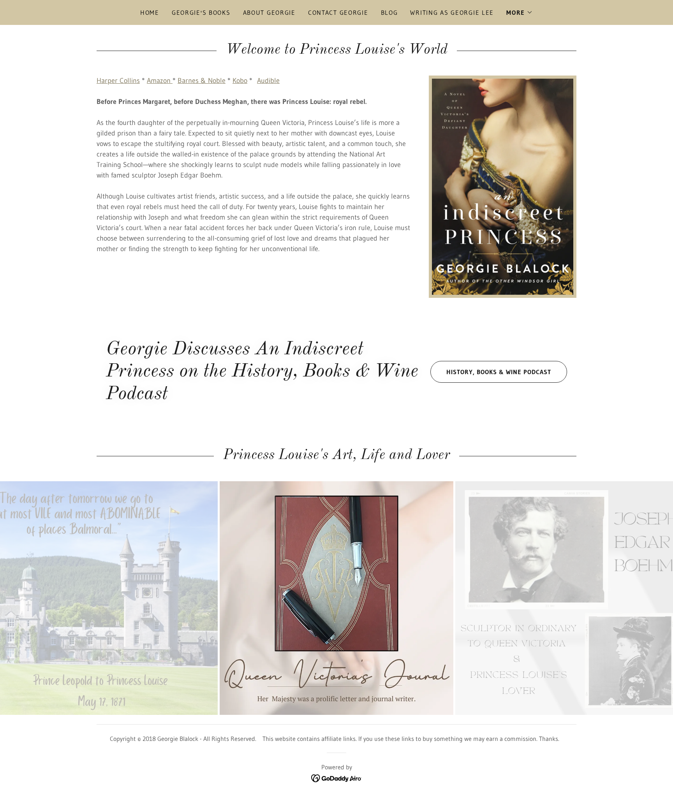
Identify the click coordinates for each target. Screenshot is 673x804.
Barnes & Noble (202, 80)
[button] (519, 12)
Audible (268, 80)
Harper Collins (118, 80)
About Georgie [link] (269, 12)
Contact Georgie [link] (338, 12)
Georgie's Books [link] (201, 12)
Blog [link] (389, 12)
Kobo (240, 80)
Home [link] (149, 12)
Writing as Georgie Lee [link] (452, 12)
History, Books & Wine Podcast (498, 372)
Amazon (160, 80)
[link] (336, 777)
